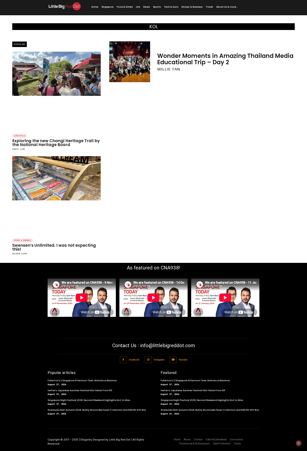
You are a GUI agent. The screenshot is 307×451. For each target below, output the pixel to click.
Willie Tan (168, 69)
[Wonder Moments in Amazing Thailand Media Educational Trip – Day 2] (129, 61)
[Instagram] (148, 359)
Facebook (134, 359)
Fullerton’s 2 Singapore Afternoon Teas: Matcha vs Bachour (82, 380)
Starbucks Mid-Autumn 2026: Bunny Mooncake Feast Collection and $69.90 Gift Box (97, 410)
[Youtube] (173, 359)
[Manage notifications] (298, 443)
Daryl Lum (18, 149)
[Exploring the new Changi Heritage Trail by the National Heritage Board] (56, 74)
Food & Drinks (22, 240)
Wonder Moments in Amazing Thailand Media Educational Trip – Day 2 (225, 59)
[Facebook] (123, 359)
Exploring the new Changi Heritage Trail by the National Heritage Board (56, 142)
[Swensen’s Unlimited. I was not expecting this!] (56, 178)
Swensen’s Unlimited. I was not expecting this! (54, 247)
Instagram (159, 359)
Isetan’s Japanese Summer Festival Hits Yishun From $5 (80, 390)
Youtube (183, 359)
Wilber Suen (19, 254)
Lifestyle (19, 136)
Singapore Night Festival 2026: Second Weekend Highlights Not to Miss (89, 400)
